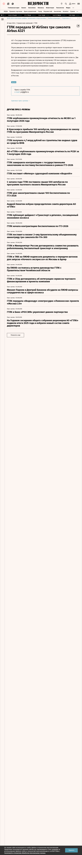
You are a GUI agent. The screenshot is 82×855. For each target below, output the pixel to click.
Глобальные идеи (13, 8)
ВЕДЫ (6, 11)
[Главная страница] (38, 4)
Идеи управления (30, 11)
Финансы (41, 8)
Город (40, 11)
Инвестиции (50, 8)
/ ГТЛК (35, 23)
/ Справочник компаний (24, 23)
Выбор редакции (54, 18)
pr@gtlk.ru (24, 92)
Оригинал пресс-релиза (20, 101)
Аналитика (57, 11)
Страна (72, 11)
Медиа (68, 8)
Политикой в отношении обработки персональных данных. (25, 853)
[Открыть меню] (78, 4)
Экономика (32, 8)
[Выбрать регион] (62, 4)
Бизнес (23, 8)
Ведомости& (48, 11)
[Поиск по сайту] (66, 4)
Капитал (65, 11)
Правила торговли (15, 11)
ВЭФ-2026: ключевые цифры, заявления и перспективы (26, 18)
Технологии (60, 8)
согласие (55, 849)
